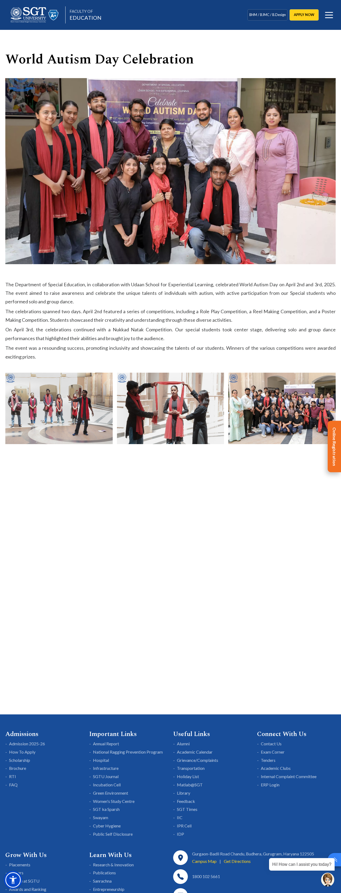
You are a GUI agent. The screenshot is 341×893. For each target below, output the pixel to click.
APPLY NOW (304, 15)
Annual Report (106, 743)
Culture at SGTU (24, 880)
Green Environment (110, 792)
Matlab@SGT (190, 784)
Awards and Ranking (27, 889)
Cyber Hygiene (107, 825)
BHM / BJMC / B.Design (267, 15)
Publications (104, 872)
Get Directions (237, 861)
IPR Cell (184, 825)
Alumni (183, 743)
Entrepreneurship (108, 889)
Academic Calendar (195, 751)
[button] (13, 880)
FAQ (13, 784)
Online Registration (334, 446)
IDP (180, 833)
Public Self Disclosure (113, 833)
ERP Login (270, 784)
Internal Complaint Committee (288, 776)
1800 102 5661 (206, 876)
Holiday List (188, 776)
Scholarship (19, 760)
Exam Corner (273, 751)
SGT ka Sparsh (106, 809)
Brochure (17, 768)
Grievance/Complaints (197, 760)
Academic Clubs (276, 768)
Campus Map (204, 861)
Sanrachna (102, 880)
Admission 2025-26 (27, 743)
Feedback (186, 801)
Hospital (101, 760)
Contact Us (271, 743)
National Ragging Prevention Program (128, 751)
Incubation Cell (107, 784)
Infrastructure (106, 768)
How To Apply (22, 751)
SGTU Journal (106, 776)
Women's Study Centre (114, 801)
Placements (19, 864)
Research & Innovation (113, 864)
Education (86, 15)
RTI (12, 776)
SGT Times (187, 809)
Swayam (100, 817)
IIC (179, 817)
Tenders (268, 760)
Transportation (191, 768)
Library (183, 792)
